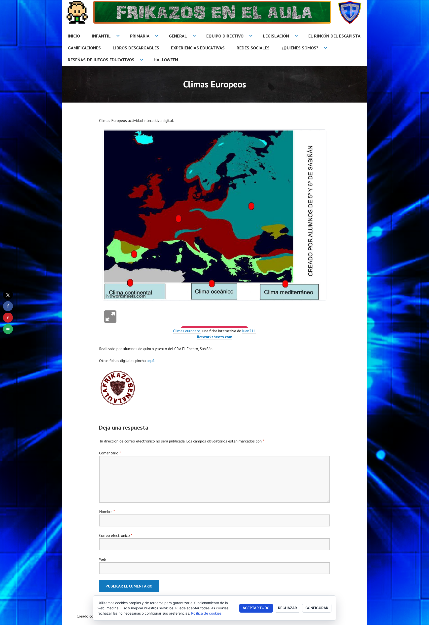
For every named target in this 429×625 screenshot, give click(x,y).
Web (102, 559)
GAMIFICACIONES (84, 48)
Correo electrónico (115, 535)
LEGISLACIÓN (276, 36)
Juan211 (249, 330)
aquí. (151, 360)
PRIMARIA (139, 36)
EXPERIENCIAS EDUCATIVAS (198, 48)
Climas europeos (187, 330)
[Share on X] (8, 295)
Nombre (107, 511)
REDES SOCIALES (253, 48)
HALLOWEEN (166, 60)
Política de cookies (206, 613)
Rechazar (287, 608)
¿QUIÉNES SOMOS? (300, 48)
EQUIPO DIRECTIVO (225, 36)
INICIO (74, 36)
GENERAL (178, 36)
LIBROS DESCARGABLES (136, 48)
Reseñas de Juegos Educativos (101, 60)
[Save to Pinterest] (8, 318)
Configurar (316, 608)
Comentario (110, 452)
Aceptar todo (256, 608)
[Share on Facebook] (8, 306)
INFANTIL (101, 36)
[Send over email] (8, 329)
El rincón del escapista (334, 36)
